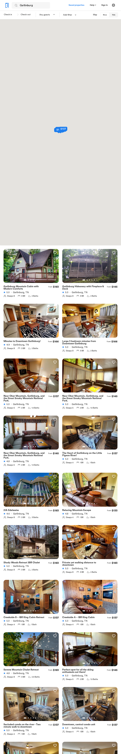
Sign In (104, 5)
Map (95, 15)
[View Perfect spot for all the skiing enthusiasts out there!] (89, 651)
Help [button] (92, 5)
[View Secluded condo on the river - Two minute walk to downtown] (31, 705)
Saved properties (76, 5)
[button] (47, 14)
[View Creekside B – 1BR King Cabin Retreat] (31, 598)
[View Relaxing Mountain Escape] (89, 491)
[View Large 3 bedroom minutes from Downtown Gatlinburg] (89, 322)
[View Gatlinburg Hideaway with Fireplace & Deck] (89, 267)
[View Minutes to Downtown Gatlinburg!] (31, 322)
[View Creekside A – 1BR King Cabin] (89, 598)
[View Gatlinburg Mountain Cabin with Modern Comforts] (31, 267)
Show (105, 15)
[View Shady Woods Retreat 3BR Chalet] (31, 544)
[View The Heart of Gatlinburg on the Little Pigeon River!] (89, 434)
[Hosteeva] (7, 5)
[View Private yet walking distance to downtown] (89, 544)
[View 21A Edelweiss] (31, 491)
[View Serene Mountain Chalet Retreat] (31, 651)
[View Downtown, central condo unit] (89, 705)
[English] (113, 5)
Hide (113, 15)
